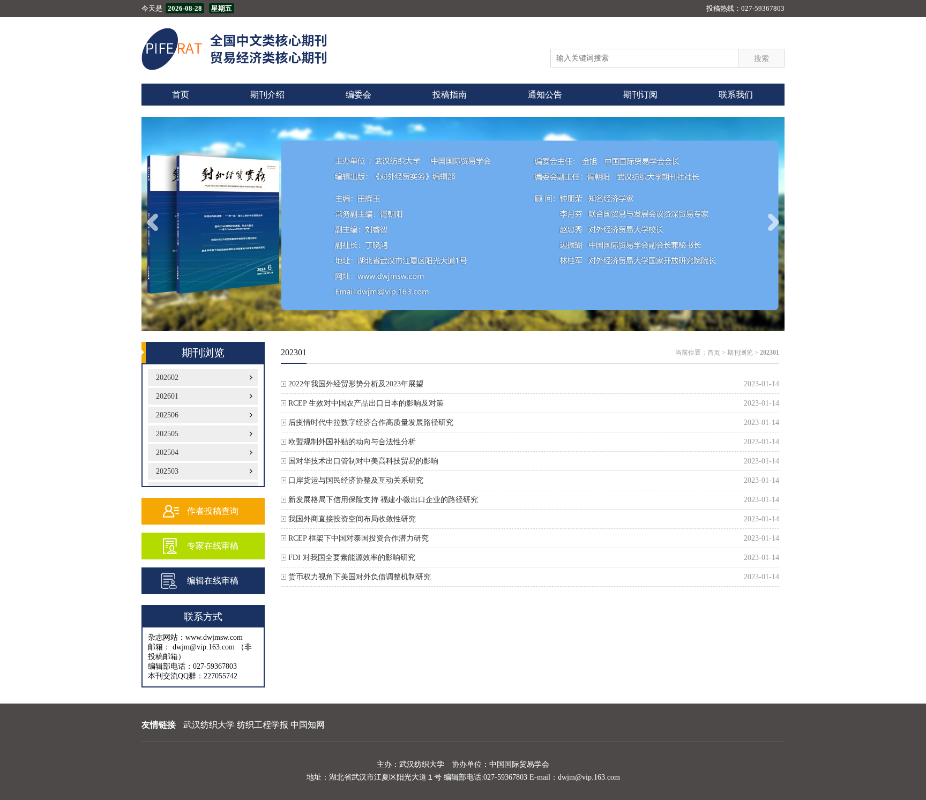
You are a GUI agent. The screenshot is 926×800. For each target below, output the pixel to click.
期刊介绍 (267, 94)
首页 (180, 94)
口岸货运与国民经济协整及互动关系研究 (355, 480)
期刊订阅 (640, 94)
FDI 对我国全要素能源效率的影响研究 (351, 558)
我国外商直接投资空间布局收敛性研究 (352, 519)
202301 (769, 352)
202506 (167, 415)
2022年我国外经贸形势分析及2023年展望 (355, 384)
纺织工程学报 (262, 724)
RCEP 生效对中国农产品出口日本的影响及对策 (366, 403)
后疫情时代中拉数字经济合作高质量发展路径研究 (370, 422)
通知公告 (545, 94)
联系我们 (736, 94)
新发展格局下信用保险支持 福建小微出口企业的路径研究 (383, 500)
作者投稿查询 (212, 510)
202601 (167, 396)
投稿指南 (449, 94)
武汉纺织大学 (209, 724)
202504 (167, 452)
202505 (167, 434)
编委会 (358, 94)
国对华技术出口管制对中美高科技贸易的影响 (363, 461)
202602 (167, 377)
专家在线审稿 (212, 545)
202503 (167, 471)
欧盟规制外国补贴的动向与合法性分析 (352, 442)
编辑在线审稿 (212, 580)
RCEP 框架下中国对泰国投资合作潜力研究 (358, 538)
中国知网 (307, 724)
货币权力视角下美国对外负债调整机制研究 (359, 577)
